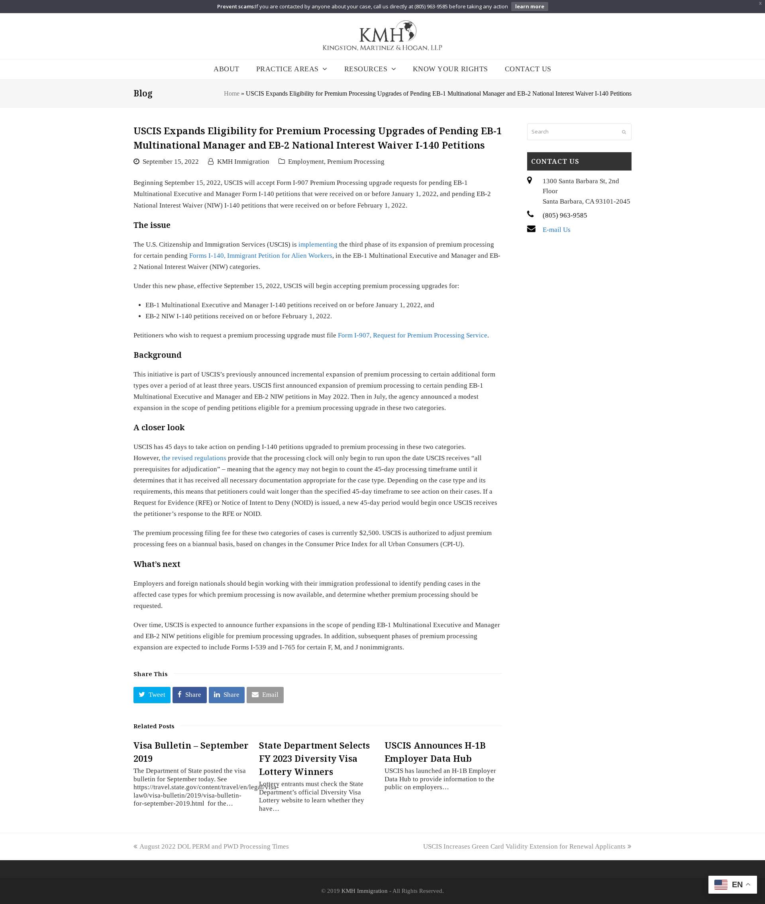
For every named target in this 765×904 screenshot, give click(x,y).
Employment (306, 161)
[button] (152, 695)
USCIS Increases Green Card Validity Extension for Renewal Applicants (524, 846)
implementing (317, 244)
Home (231, 93)
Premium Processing (355, 161)
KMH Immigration (243, 161)
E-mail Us (557, 229)
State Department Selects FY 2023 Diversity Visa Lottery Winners (314, 758)
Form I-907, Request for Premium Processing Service (412, 335)
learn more (529, 6)
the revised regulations (194, 458)
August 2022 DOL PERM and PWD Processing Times (214, 846)
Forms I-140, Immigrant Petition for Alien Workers (260, 255)
